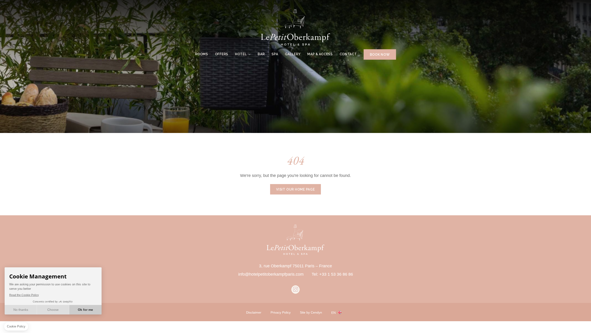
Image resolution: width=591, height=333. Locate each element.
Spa (274, 54)
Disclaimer (253, 312)
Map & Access (319, 54)
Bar (261, 54)
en (333, 312)
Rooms (201, 54)
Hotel (241, 54)
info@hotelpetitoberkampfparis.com (271, 274)
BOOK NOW (380, 54)
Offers (221, 54)
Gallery (292, 54)
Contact (348, 54)
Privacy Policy (281, 312)
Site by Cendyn (311, 312)
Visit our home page (295, 189)
